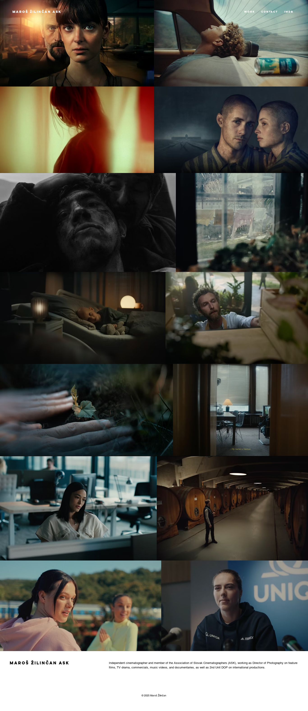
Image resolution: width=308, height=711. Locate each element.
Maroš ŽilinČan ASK (36, 11)
